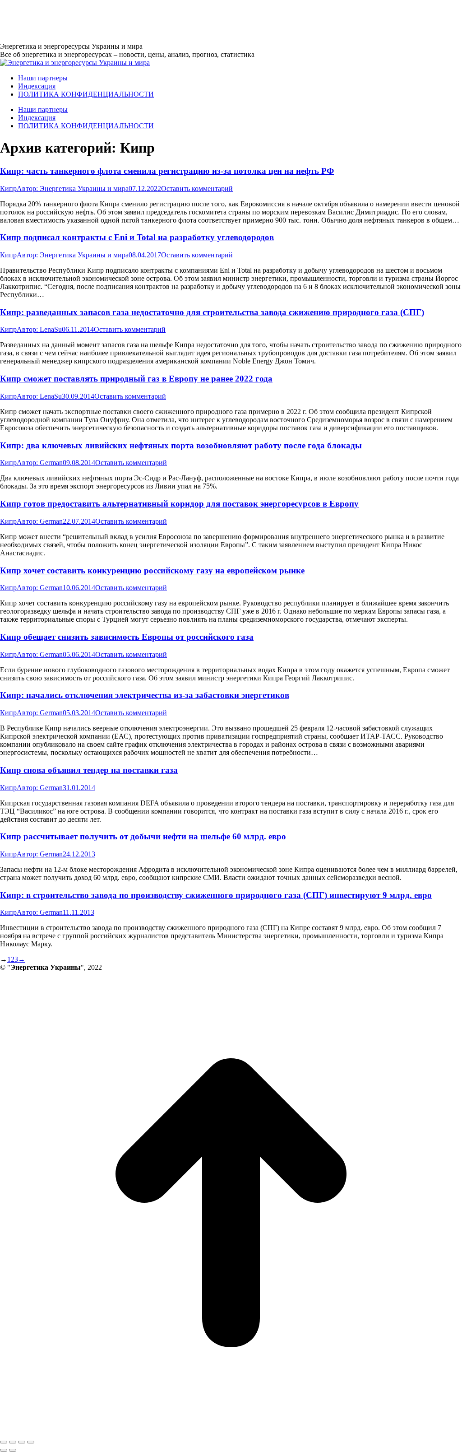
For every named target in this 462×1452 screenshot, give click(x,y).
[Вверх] (231, 1431)
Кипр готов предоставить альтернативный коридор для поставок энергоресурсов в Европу (179, 503)
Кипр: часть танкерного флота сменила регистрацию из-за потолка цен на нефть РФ (167, 171)
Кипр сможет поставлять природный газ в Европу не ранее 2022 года (136, 378)
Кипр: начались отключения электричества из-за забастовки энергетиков (144, 695)
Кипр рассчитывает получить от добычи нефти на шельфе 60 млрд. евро (143, 836)
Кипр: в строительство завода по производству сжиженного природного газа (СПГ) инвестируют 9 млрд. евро (216, 895)
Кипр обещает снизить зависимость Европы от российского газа (127, 637)
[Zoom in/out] (30, 1442)
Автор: (73, 188)
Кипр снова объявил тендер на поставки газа (89, 770)
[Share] (12, 1442)
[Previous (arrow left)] (3, 1450)
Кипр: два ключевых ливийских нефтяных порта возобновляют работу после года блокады (181, 445)
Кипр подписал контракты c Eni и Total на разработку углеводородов (137, 237)
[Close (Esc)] (3, 1442)
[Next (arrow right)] (12, 1450)
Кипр (8, 188)
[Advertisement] (164, 20)
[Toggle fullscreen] (21, 1442)
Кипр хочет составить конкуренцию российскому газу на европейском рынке (152, 570)
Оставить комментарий (197, 188)
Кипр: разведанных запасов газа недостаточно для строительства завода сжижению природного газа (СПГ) (212, 312)
